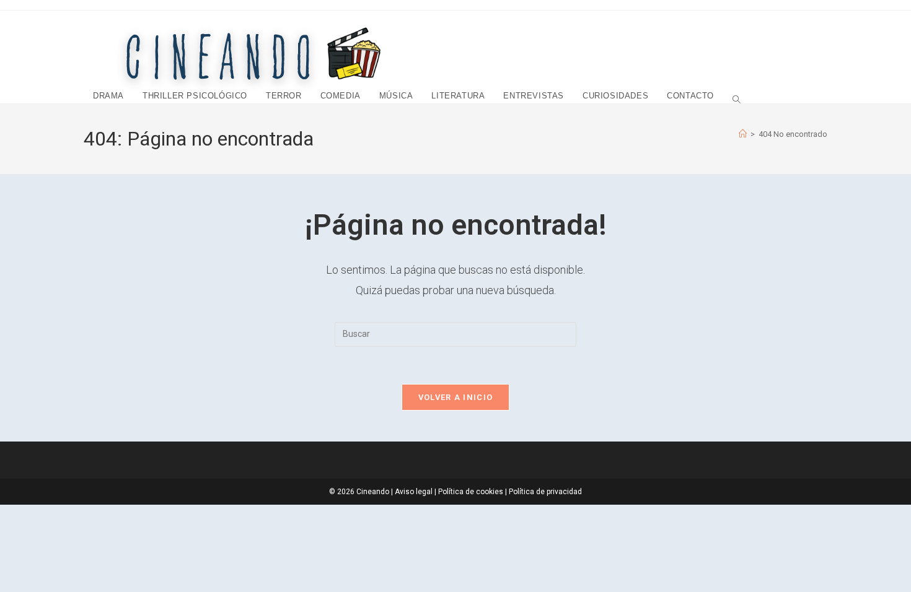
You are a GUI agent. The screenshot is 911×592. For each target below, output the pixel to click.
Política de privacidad (545, 491)
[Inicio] (743, 134)
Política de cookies (470, 491)
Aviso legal (414, 491)
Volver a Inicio (455, 397)
